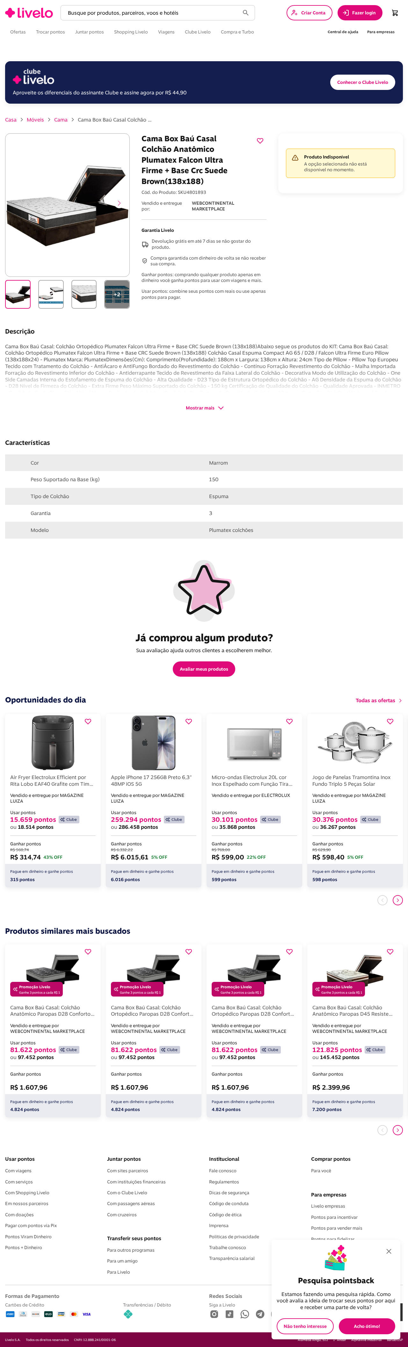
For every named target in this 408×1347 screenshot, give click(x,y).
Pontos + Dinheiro (23, 1247)
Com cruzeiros (122, 1214)
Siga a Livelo (222, 1304)
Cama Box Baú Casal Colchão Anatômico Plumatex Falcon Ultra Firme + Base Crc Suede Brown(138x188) (116, 119)
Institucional (224, 1159)
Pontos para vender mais (336, 1228)
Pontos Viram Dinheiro (28, 1236)
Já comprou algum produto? (204, 637)
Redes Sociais (225, 1296)
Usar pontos (20, 1159)
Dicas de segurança (229, 1192)
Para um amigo (122, 1260)
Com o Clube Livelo (127, 1192)
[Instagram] (214, 1314)
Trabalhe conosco (227, 1247)
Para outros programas (131, 1250)
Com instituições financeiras (136, 1181)
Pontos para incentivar (334, 1217)
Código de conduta (229, 1203)
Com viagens (18, 1170)
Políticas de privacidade (234, 1236)
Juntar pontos (124, 1159)
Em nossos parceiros (26, 1203)
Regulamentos (224, 1181)
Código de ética (225, 1214)
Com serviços (19, 1181)
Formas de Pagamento (32, 1296)
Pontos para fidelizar (332, 1239)
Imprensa (219, 1225)
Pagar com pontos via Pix (31, 1225)
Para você (321, 1170)
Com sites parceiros (127, 1170)
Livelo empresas (328, 1206)
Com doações (19, 1214)
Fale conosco (223, 1170)
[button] (151, 13)
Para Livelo (118, 1272)
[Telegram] (260, 1314)
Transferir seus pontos (134, 1238)
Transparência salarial (232, 1258)
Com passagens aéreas (131, 1203)
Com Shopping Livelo (27, 1192)
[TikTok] (229, 1314)
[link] (29, 13)
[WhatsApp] (245, 1314)
